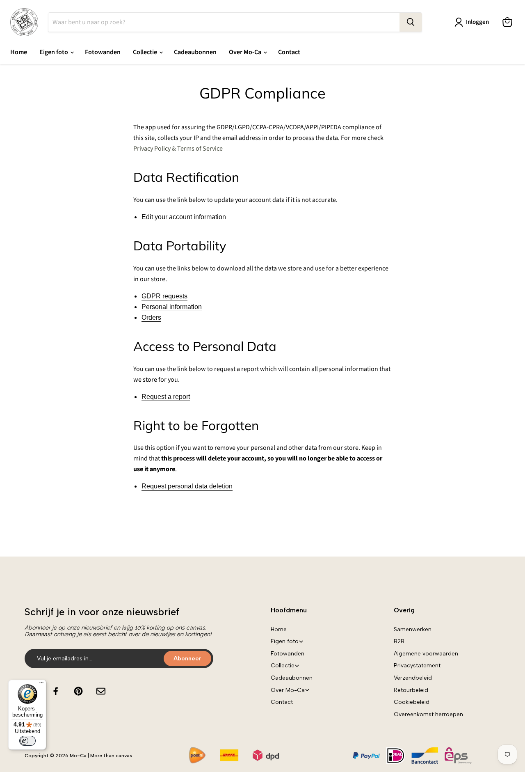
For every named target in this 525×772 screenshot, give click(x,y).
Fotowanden (103, 52)
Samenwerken (412, 629)
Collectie (145, 52)
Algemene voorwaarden (426, 653)
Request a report (166, 396)
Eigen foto (54, 52)
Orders (151, 317)
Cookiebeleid (411, 702)
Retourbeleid (411, 690)
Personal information (172, 306)
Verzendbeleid (413, 677)
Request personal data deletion (187, 486)
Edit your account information (184, 216)
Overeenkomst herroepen (428, 714)
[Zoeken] (410, 22)
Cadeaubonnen (195, 52)
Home (18, 52)
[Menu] (41, 685)
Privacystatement (417, 665)
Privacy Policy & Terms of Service (178, 148)
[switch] (27, 741)
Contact (289, 52)
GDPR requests (164, 296)
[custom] (55, 691)
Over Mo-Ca (245, 52)
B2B (399, 641)
